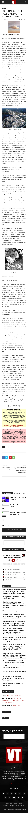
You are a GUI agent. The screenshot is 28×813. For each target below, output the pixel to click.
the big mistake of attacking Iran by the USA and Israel (13, 597)
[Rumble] (19, 793)
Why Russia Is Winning (9, 611)
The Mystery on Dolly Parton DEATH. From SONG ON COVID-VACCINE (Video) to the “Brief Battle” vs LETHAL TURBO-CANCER (13, 647)
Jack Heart (23, 699)
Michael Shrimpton (7, 700)
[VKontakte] (14, 797)
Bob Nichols (11, 702)
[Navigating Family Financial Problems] (5, 499)
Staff (11, 803)
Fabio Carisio (15, 699)
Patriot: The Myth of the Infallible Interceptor (12, 684)
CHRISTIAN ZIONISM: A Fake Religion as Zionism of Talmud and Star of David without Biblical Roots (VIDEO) (14, 591)
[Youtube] (22, 797)
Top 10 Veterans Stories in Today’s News (8, 468)
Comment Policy (14, 426)
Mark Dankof (16, 700)
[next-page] (5, 520)
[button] (2, 2)
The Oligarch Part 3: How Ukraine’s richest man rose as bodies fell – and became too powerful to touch (14, 616)
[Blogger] (3, 793)
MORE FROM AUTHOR (19, 493)
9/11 (7, 447)
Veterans (8, 5)
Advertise (22, 805)
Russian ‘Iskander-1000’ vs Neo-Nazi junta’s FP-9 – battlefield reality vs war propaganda (14, 639)
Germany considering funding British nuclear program (14, 672)
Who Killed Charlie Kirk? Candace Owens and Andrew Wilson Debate (13, 661)
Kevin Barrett (17, 695)
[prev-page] (3, 520)
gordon (14, 447)
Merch (17, 805)
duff (10, 447)
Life (2, 508)
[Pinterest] (10, 457)
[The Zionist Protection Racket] (5, 506)
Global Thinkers (6, 711)
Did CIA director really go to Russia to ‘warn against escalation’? (14, 666)
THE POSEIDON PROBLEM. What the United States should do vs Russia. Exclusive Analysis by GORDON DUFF (13, 623)
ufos (3, 449)
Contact (14, 806)
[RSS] (24, 793)
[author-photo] (14, 485)
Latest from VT (6, 586)
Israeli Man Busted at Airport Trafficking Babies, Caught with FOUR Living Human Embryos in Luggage (14, 655)
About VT (7, 425)
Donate (20, 803)
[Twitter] (6, 457)
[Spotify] (5, 797)
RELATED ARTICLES (7, 493)
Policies (15, 803)
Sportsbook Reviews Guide (17, 809)
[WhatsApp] (13, 457)
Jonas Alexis (10, 695)
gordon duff (20, 447)
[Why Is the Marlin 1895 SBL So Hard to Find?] (5, 514)
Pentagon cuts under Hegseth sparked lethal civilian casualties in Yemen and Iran (13, 678)
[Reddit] (15, 793)
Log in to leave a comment (14, 530)
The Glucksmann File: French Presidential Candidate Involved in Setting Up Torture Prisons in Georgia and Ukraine (14, 604)
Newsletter (12, 805)
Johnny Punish (16, 705)
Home (3, 5)
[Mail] (11, 793)
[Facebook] (3, 457)
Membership (5, 805)
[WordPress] (18, 797)
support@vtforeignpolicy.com (17, 783)
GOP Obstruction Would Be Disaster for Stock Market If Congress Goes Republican (20, 470)
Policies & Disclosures (17, 425)
